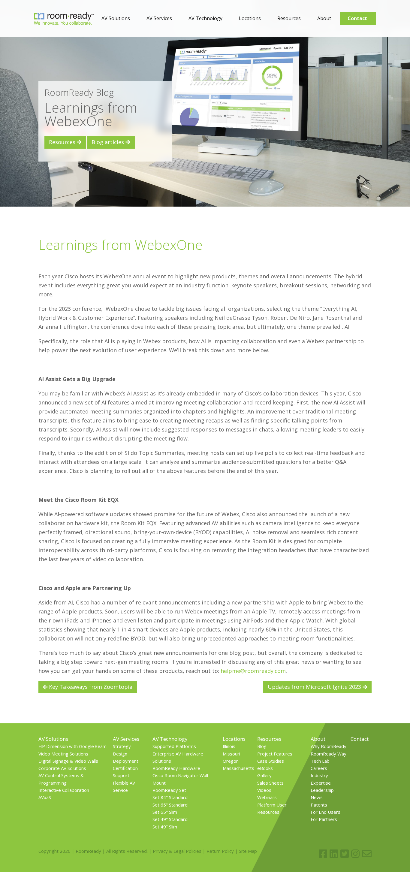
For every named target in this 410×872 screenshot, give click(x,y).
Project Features (274, 754)
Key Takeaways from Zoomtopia (89, 686)
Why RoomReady (328, 746)
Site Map (248, 851)
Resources (289, 18)
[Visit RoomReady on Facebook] (323, 853)
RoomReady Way (328, 754)
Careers (319, 768)
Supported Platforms (174, 746)
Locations (250, 18)
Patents (319, 805)
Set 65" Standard (170, 805)
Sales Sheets (270, 783)
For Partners (324, 819)
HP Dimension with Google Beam (72, 746)
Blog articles (108, 142)
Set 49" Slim (164, 827)
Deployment (125, 761)
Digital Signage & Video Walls (68, 761)
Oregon (231, 761)
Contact (357, 18)
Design (120, 754)
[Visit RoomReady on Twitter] (344, 853)
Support (121, 775)
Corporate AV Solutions (62, 768)
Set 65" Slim (164, 812)
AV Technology (205, 18)
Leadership (322, 790)
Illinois (229, 746)
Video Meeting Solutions (63, 754)
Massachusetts (238, 768)
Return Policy (220, 851)
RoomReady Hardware (176, 768)
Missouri (231, 754)
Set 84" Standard (170, 797)
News (317, 797)
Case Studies (270, 761)
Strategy (122, 746)
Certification (125, 768)
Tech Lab (320, 761)
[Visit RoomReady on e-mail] (367, 853)
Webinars (267, 797)
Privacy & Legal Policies (177, 851)
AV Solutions (115, 18)
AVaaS (44, 797)
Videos (264, 790)
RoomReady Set (169, 790)
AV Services (159, 18)
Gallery (264, 775)
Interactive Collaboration (63, 790)
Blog (262, 746)
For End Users (325, 812)
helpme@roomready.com (253, 670)
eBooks (265, 768)
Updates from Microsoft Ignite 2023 (315, 686)
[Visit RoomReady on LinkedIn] (334, 853)
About (324, 18)
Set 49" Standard (170, 819)
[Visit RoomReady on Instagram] (355, 853)
